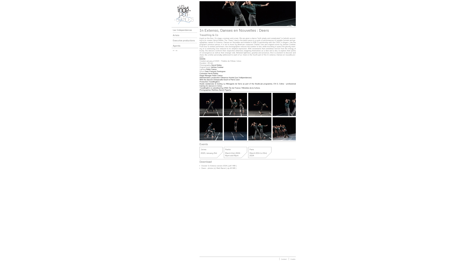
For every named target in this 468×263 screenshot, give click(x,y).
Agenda (176, 45)
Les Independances (182, 30)
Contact (284, 259)
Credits (292, 259)
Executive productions (184, 40)
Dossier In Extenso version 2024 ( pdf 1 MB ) (219, 166)
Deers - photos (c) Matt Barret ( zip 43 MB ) (218, 168)
